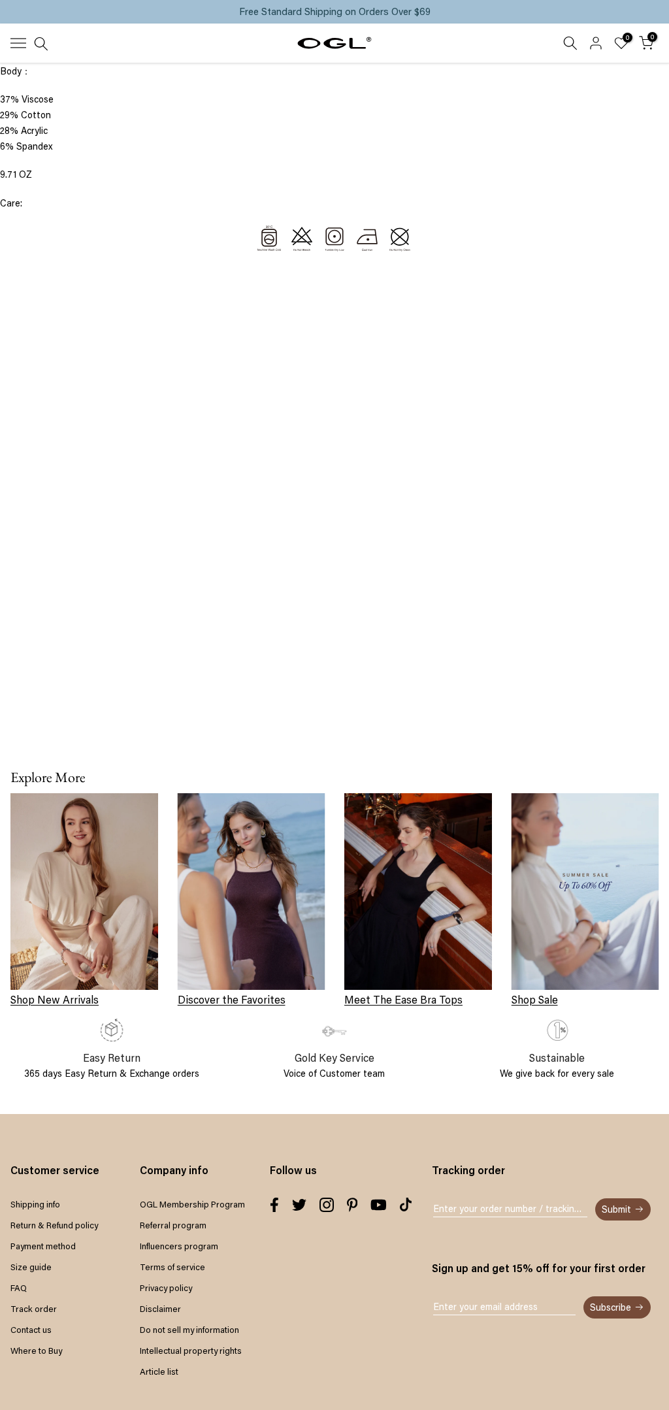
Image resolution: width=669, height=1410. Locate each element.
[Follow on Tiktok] (406, 1205)
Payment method (43, 1246)
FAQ (18, 1288)
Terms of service (172, 1267)
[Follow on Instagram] (326, 1205)
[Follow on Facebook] (274, 1205)
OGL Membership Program (192, 1204)
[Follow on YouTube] (378, 1205)
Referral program (173, 1225)
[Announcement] (334, 11)
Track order (33, 1309)
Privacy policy (166, 1288)
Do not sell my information (189, 1330)
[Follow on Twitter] (299, 1205)
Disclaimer (160, 1309)
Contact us (31, 1330)
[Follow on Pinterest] (352, 1205)
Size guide (31, 1267)
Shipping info (35, 1204)
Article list (159, 1371)
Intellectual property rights (191, 1350)
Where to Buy (36, 1350)
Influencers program (179, 1246)
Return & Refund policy (54, 1225)
